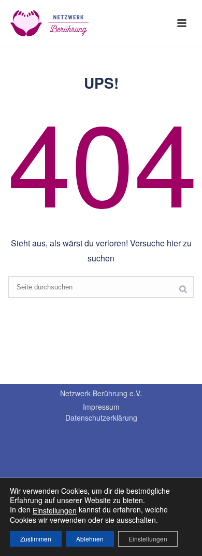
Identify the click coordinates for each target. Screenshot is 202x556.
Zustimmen (35, 538)
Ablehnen (90, 538)
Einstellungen (55, 510)
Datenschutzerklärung (101, 417)
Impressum (101, 406)
